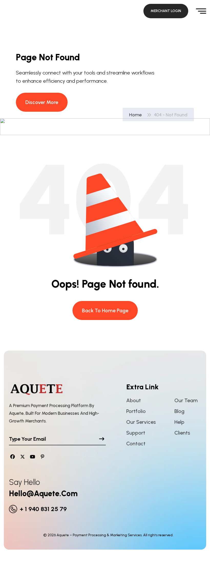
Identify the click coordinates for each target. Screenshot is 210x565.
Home (136, 115)
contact (135, 443)
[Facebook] (12, 456)
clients (182, 433)
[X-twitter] (22, 456)
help (179, 422)
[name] (165, 11)
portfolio (136, 411)
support (135, 433)
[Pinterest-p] (42, 456)
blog (179, 411)
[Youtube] (32, 456)
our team (185, 400)
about (133, 400)
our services (141, 422)
